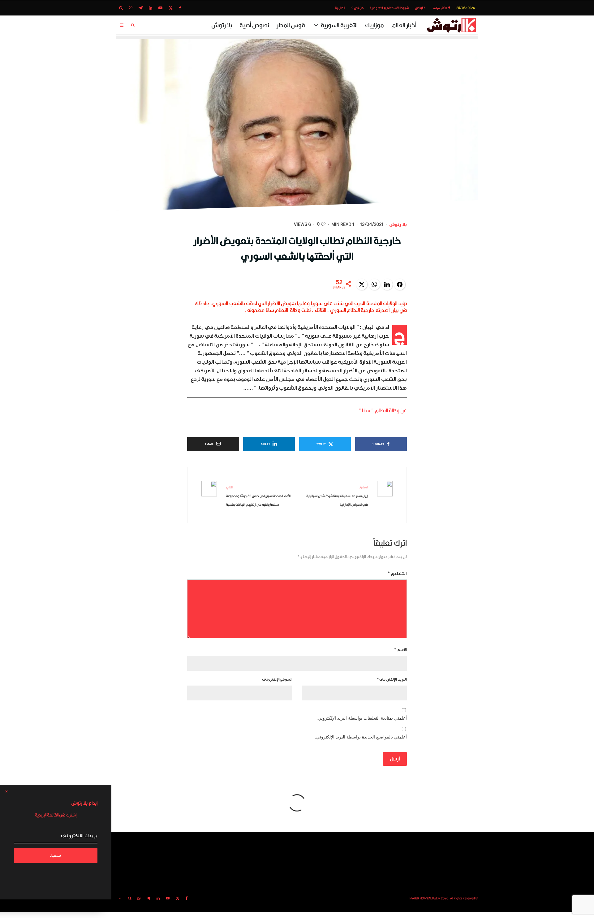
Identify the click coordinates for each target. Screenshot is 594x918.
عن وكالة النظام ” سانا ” (383, 410)
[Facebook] (180, 8)
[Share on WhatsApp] (374, 284)
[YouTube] (160, 8)
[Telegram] (141, 8)
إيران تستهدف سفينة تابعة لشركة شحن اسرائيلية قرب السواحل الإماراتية (337, 496)
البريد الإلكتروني (392, 679)
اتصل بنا (340, 8)
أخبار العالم (403, 24)
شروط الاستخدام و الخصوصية (389, 8)
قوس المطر (291, 24)
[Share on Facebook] (399, 284)
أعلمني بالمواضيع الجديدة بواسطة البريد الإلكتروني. (361, 736)
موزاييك (374, 24)
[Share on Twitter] (361, 284)
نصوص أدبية (254, 24)
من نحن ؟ (357, 8)
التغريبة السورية (339, 24)
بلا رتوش (221, 24)
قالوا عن (420, 8)
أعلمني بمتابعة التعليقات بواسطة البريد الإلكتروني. (361, 718)
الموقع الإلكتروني (277, 679)
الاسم (400, 649)
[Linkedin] (150, 8)
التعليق (397, 573)
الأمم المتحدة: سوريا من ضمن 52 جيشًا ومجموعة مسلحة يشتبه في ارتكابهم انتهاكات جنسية (258, 496)
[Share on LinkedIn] (387, 284)
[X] (171, 8)
